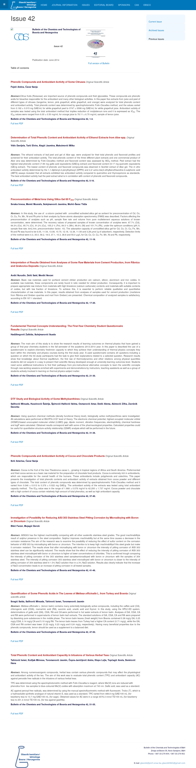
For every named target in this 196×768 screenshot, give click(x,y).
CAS (137, 4)
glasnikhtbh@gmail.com (173, 763)
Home (44, 4)
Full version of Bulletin (98, 63)
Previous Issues (156, 38)
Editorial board (103, 4)
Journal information (64, 4)
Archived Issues (156, 30)
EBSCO (147, 4)
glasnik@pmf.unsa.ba (150, 763)
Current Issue (155, 21)
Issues (86, 4)
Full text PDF (18, 123)
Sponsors (124, 4)
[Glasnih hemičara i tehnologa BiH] (23, 4)
